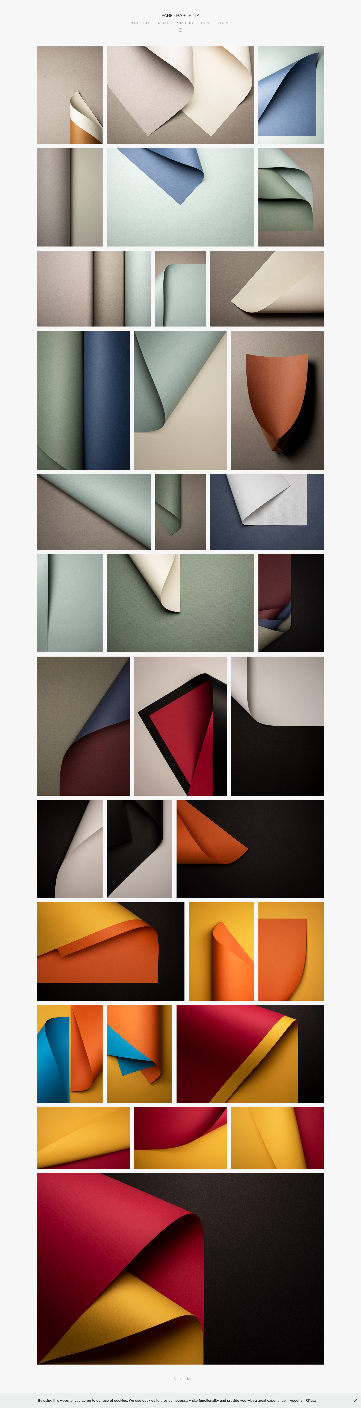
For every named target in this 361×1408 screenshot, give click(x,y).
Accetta (296, 1400)
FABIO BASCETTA (180, 15)
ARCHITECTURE (140, 23)
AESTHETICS (185, 23)
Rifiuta (310, 1400)
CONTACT (224, 23)
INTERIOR (164, 23)
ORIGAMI (205, 23)
